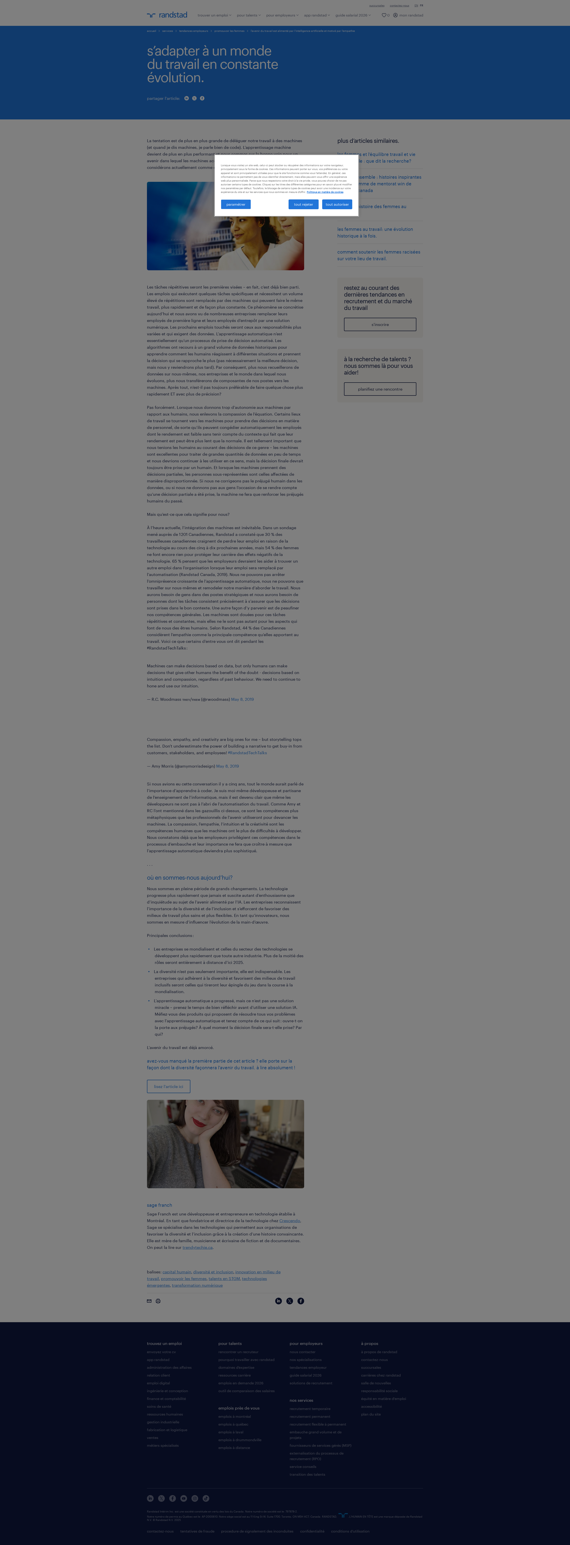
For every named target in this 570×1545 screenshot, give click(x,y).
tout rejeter (303, 204)
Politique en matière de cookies (325, 192)
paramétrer (235, 204)
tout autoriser (337, 204)
